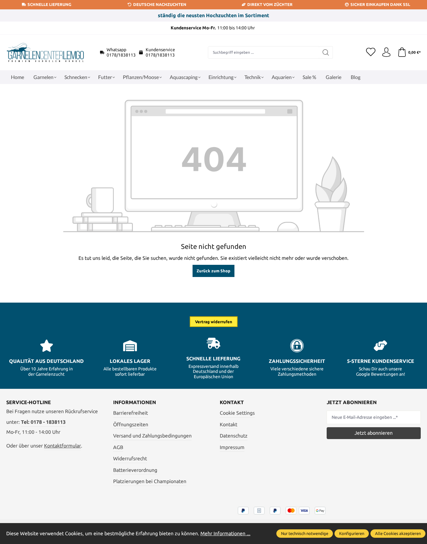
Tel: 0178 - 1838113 (43, 422)
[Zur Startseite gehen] (45, 52)
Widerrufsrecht (130, 458)
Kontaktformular (62, 445)
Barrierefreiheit (130, 413)
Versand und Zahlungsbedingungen (152, 435)
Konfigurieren (351, 533)
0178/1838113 (121, 54)
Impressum (232, 447)
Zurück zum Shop (213, 271)
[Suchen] (326, 52)
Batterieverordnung (135, 470)
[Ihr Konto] (386, 52)
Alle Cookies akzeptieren (398, 533)
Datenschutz (234, 435)
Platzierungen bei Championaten (149, 481)
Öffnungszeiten (130, 424)
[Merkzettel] (370, 52)
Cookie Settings (237, 413)
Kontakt (228, 424)
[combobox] (263, 52)
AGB (118, 447)
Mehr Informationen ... (225, 533)
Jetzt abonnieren (373, 433)
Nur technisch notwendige (304, 533)
